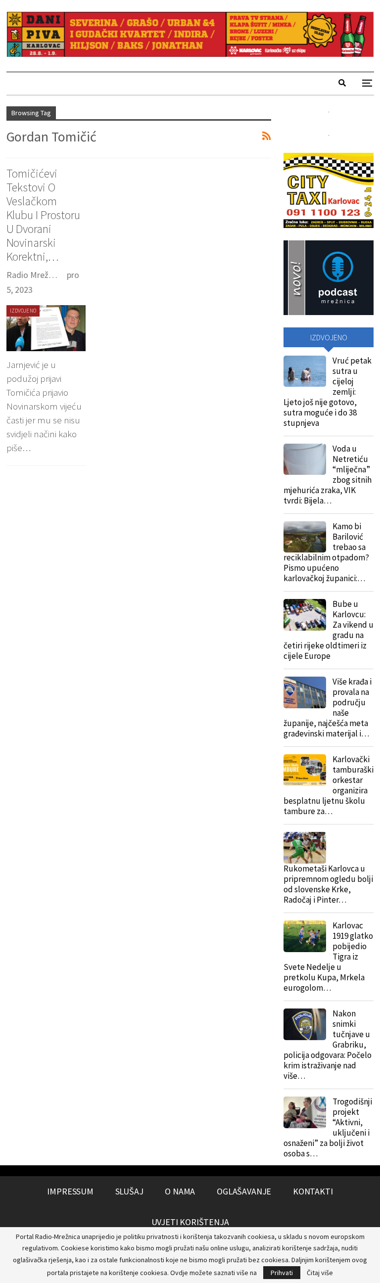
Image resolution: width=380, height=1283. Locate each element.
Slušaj (129, 1191)
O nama (180, 1191)
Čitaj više (320, 1272)
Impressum (70, 1191)
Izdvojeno (23, 310)
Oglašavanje (244, 1191)
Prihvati (282, 1272)
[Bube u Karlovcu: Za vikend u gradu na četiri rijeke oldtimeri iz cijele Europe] (305, 615)
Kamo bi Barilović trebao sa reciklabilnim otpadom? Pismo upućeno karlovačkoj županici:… (326, 552)
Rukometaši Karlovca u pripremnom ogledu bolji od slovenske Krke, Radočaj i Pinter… (328, 884)
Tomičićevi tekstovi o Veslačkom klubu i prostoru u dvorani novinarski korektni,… (43, 215)
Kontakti (313, 1191)
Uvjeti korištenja (190, 1222)
